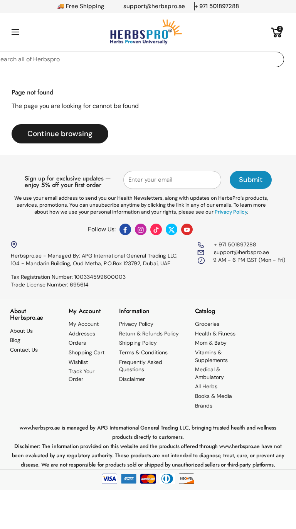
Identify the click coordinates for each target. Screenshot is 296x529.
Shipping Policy (138, 342)
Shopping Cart (86, 352)
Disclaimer (132, 379)
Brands (203, 405)
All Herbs (206, 386)
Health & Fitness (215, 333)
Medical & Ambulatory (209, 373)
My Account (84, 323)
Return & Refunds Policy (149, 333)
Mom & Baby (211, 342)
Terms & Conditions (143, 352)
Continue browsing (59, 133)
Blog (15, 340)
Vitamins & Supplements (211, 356)
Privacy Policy (136, 323)
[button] (276, 32)
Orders (77, 342)
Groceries (207, 323)
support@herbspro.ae (240, 252)
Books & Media (213, 396)
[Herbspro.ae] (146, 32)
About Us (21, 330)
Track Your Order (81, 375)
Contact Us (24, 349)
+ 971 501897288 (234, 244)
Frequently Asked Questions (140, 366)
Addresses (82, 333)
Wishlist (78, 362)
